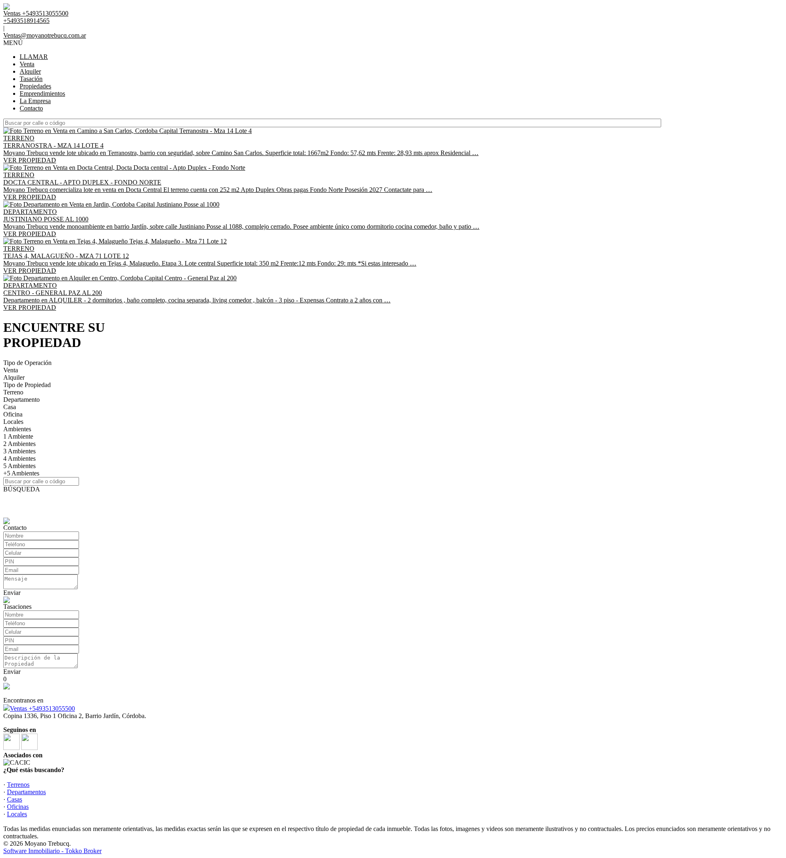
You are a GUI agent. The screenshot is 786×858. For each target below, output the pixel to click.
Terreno (13, 392)
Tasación (31, 78)
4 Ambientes (19, 458)
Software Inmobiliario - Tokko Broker (52, 850)
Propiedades (35, 86)
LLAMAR (34, 56)
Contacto (31, 108)
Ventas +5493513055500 (42, 708)
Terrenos (18, 784)
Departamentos (26, 791)
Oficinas (18, 806)
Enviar (11, 592)
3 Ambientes (19, 451)
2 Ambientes (19, 443)
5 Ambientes (19, 465)
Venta (27, 64)
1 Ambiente (18, 436)
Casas (14, 799)
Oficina (13, 414)
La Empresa (35, 100)
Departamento (21, 399)
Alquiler (30, 71)
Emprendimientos (42, 93)
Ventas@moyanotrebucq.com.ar (44, 35)
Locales (13, 421)
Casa (9, 406)
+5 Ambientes (21, 473)
